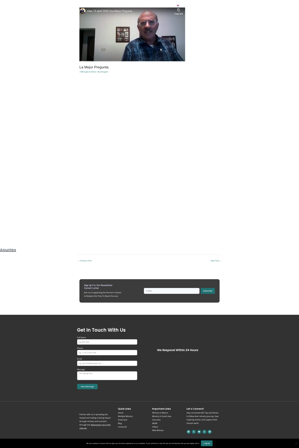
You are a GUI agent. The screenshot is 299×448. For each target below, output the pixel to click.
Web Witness (147, 5)
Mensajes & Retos (88, 71)
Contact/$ (169, 5)
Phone (80, 348)
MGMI (154, 423)
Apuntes (8, 249)
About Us (106, 5)
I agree (206, 443)
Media (132, 5)
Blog (159, 5)
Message (81, 369)
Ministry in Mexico (160, 413)
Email (79, 359)
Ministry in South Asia (161, 416)
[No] (296, 443)
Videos (155, 427)
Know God (94, 5)
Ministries (118, 5)
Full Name (81, 337)
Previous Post (84, 260)
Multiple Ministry (125, 416)
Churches (156, 420)
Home (83, 5)
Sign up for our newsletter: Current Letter (98, 286)
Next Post (216, 260)
